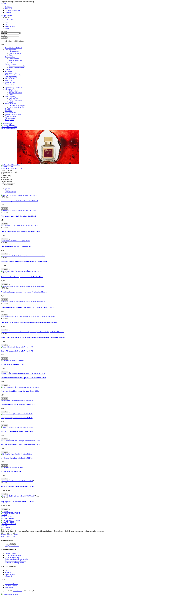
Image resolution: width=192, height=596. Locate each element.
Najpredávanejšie (10, 192)
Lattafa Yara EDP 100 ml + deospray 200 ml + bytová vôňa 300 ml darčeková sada (29, 322)
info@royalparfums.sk (12, 546)
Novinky (7, 188)
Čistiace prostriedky (11, 77)
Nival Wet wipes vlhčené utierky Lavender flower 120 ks (20, 391)
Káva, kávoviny (10, 78)
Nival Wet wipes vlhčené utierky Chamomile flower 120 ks (20, 444)
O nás (6, 24)
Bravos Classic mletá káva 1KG (11, 471)
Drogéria (7, 69)
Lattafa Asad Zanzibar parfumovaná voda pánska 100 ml (20, 231)
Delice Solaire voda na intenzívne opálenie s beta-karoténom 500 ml (23, 378)
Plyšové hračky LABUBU (13, 48)
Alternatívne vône (10, 64)
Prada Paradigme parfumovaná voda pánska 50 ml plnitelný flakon (23, 292)
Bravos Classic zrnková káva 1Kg (12, 364)
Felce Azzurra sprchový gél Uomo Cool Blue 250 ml (18, 216)
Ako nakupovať (10, 26)
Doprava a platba (10, 554)
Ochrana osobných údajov (13, 555)
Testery (11, 55)
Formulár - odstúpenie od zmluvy (15, 561)
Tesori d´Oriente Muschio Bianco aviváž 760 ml (17, 431)
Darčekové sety (14, 51)
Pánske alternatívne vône (16, 68)
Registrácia (8, 7)
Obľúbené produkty (11, 585)
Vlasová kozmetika (11, 73)
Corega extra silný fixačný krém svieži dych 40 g (17, 418)
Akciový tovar (9, 84)
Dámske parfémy (10, 50)
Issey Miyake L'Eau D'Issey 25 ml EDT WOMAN (18, 502)
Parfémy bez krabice (15, 53)
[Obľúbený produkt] (9, 239)
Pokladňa (8, 12)
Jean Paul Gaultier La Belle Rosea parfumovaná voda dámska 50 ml (24, 261)
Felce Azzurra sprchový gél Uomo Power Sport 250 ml (19, 201)
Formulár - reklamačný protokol (15, 563)
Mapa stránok (9, 587)
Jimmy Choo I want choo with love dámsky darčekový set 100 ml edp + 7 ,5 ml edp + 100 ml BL (33, 337)
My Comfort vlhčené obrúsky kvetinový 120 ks (16, 458)
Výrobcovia (8, 80)
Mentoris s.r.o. (17, 591)
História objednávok (11, 584)
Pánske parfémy (10, 57)
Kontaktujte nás (10, 82)
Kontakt (7, 28)
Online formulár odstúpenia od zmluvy (17, 559)
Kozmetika (8, 71)
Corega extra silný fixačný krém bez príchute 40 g (17, 404)
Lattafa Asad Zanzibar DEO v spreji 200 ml (15, 246)
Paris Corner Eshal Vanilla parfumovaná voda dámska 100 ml (22, 277)
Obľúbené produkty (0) (12, 10)
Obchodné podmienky (12, 557)
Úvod (6, 23)
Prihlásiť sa (8, 9)
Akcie (7, 190)
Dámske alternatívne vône (17, 66)
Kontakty (8, 572)
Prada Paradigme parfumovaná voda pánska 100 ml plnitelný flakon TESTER (27, 307)
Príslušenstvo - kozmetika (13, 75)
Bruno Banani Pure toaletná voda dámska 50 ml (17, 486)
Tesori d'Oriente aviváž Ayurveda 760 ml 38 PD (17, 351)
